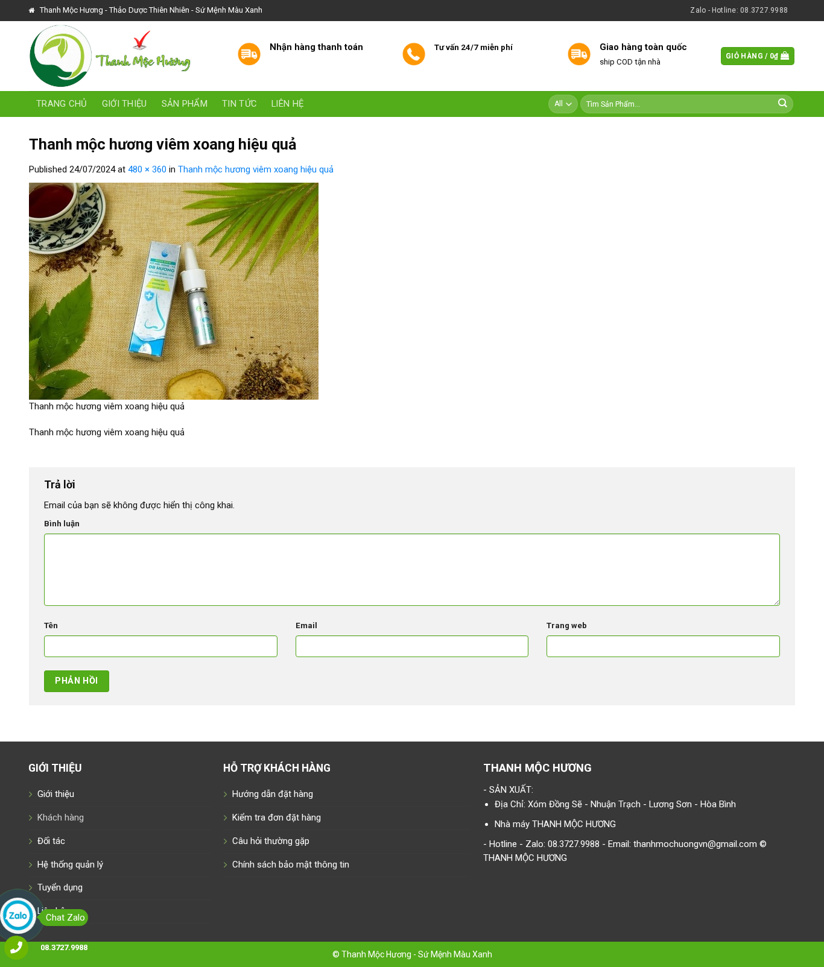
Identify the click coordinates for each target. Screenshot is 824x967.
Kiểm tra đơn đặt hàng (276, 817)
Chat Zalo (65, 917)
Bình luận (62, 523)
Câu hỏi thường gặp (270, 841)
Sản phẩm (185, 103)
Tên (51, 625)
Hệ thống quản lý (70, 864)
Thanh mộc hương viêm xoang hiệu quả (256, 169)
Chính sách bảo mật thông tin (290, 864)
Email (306, 625)
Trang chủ (61, 103)
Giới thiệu (124, 103)
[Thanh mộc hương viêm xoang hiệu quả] (174, 290)
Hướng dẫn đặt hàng (272, 794)
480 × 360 (147, 169)
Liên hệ (287, 103)
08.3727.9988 (63, 947)
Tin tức (239, 103)
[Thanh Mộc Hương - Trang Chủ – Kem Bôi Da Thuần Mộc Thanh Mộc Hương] (124, 56)
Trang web (567, 625)
